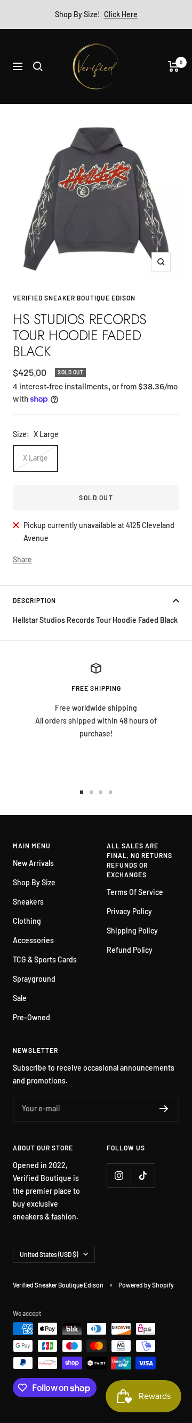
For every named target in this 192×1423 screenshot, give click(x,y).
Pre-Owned (31, 1017)
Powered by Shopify (146, 1285)
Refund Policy (130, 949)
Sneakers (28, 901)
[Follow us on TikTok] (143, 1175)
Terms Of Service (135, 892)
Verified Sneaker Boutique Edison (74, 298)
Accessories (33, 940)
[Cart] (173, 66)
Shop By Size (34, 882)
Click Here (121, 14)
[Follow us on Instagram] (119, 1175)
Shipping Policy (132, 930)
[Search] (38, 66)
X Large (35, 457)
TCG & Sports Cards (45, 959)
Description (34, 600)
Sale (20, 998)
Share (22, 559)
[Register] (164, 1108)
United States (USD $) (49, 1254)
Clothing (27, 920)
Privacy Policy (129, 911)
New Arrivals (33, 863)
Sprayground (34, 978)
